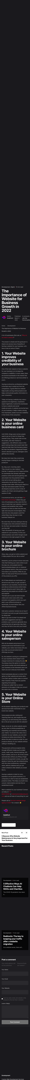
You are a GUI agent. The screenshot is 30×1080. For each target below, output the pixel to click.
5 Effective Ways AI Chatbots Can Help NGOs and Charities (12, 886)
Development (6, 287)
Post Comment (15, 1022)
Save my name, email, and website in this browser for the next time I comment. (14, 999)
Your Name (5, 969)
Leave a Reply (6, 1003)
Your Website (6, 988)
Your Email (5, 979)
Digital (13, 287)
